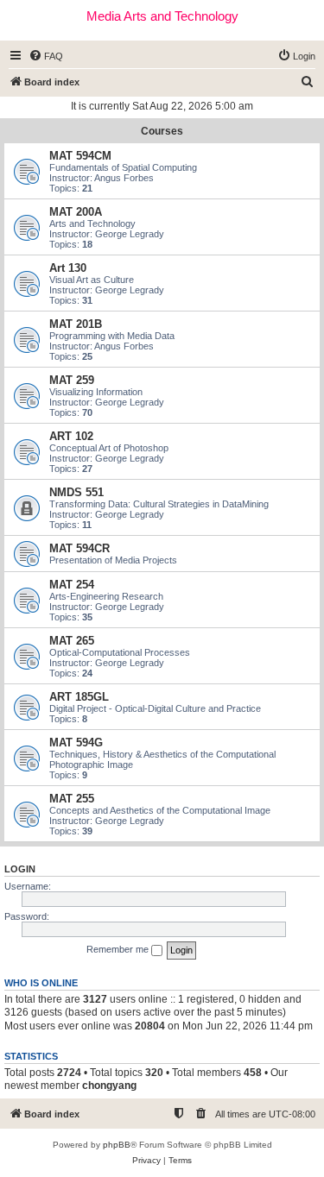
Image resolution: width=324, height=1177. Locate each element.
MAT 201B (75, 324)
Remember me (118, 949)
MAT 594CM (80, 155)
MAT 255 (71, 798)
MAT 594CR (79, 548)
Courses (162, 131)
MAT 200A (75, 211)
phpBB (116, 1144)
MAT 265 (71, 640)
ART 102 (71, 436)
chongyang (109, 1085)
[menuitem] (46, 56)
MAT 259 (71, 380)
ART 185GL (79, 696)
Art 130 (67, 267)
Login (19, 869)
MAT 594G (76, 742)
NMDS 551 (76, 492)
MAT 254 (71, 584)
